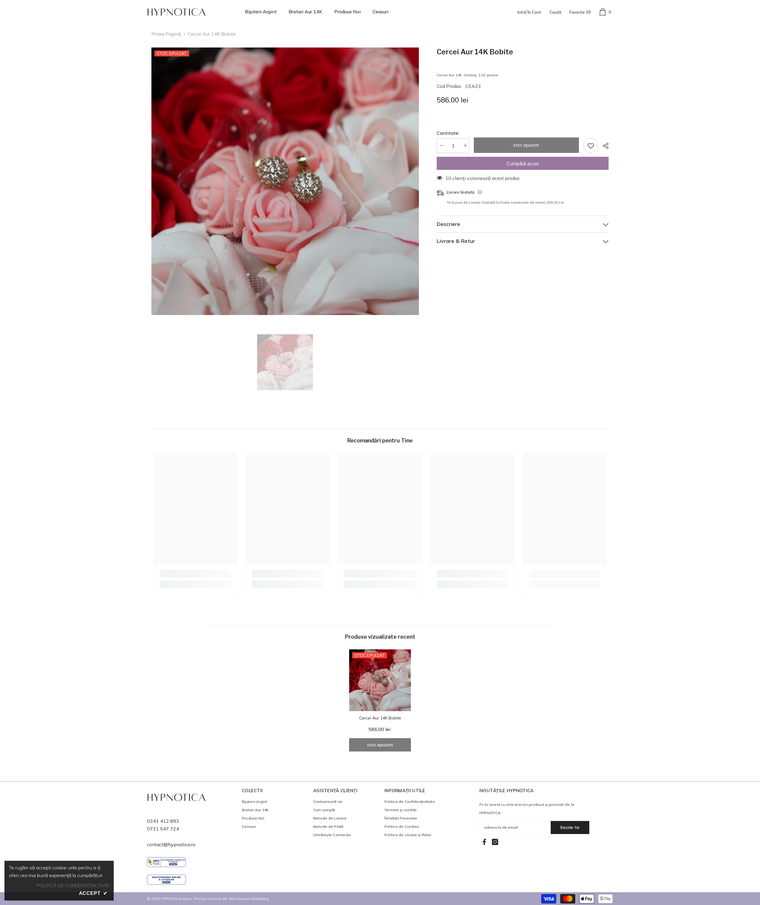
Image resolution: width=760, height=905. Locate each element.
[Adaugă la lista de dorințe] (590, 145)
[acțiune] (603, 146)
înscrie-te (570, 827)
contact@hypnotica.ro (171, 844)
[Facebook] (484, 842)
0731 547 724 (163, 829)
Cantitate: (448, 133)
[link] (195, 574)
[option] (285, 181)
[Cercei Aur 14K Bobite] (380, 680)
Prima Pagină (166, 34)
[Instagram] (495, 842)
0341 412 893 (163, 821)
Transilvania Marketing (248, 898)
